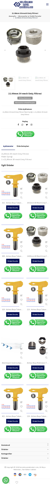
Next (45, 50)
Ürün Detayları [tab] (23, 146)
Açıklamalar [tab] (8, 146)
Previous (5, 50)
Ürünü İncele (13, 208)
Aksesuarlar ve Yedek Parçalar (29, 16)
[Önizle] (21, 197)
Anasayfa (12, 16)
